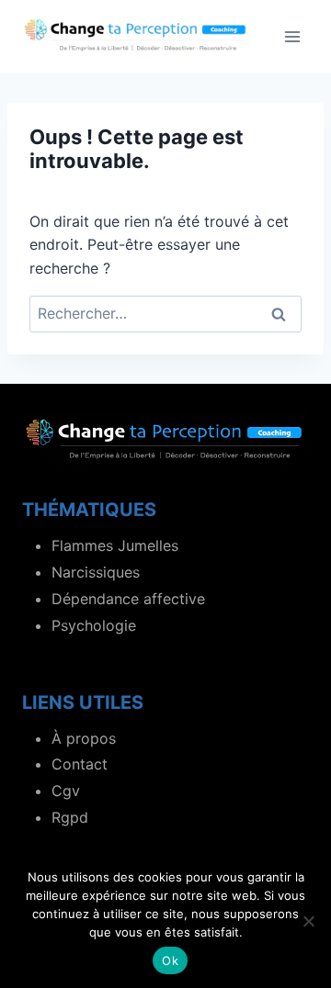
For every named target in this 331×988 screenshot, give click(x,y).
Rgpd (69, 817)
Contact (79, 764)
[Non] (308, 921)
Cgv (65, 790)
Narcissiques (95, 572)
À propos (83, 738)
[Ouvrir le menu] (292, 36)
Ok (170, 960)
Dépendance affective (128, 598)
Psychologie (93, 625)
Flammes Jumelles (114, 545)
